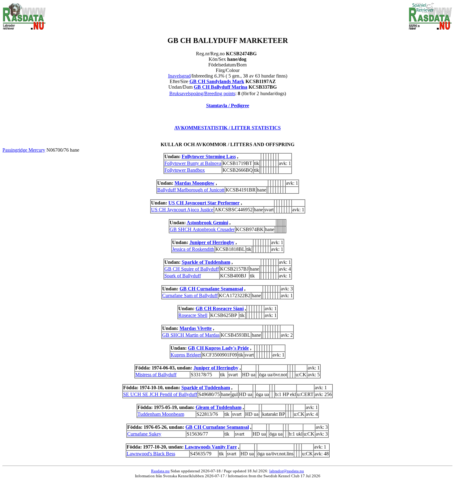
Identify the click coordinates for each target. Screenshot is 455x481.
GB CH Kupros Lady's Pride (218, 348)
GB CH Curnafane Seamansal (211, 288)
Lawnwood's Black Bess (151, 453)
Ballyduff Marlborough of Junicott (190, 189)
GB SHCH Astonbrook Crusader (202, 229)
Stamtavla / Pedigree (227, 105)
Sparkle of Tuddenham (206, 262)
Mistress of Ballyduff (155, 374)
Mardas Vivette (196, 328)
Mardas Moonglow (194, 183)
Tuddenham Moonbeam (160, 414)
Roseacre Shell (192, 315)
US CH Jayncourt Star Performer (204, 202)
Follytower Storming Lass (209, 156)
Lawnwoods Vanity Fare (211, 446)
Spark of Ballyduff (182, 275)
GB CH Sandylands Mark (216, 81)
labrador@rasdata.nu (286, 471)
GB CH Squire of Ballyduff (191, 269)
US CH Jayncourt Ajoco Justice (182, 209)
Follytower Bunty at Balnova (192, 163)
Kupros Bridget (186, 354)
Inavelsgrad (179, 75)
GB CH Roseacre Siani (220, 308)
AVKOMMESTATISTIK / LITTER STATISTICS (227, 127)
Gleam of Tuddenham (218, 407)
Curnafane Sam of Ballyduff (190, 295)
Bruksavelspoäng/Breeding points (202, 93)
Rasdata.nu (160, 471)
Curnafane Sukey (144, 434)
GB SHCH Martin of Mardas (190, 335)
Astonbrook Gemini (207, 222)
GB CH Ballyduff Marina (220, 87)
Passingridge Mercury (23, 150)
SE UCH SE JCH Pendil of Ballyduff (160, 394)
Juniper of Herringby (211, 242)
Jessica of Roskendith (193, 249)
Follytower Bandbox (184, 170)
